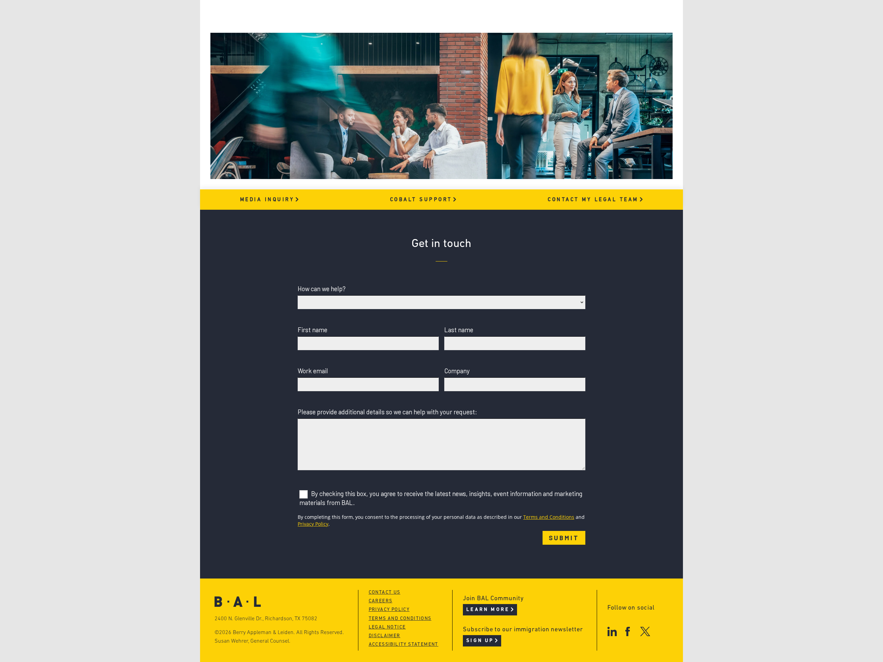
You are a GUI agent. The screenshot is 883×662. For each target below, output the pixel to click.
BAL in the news (301, 42)
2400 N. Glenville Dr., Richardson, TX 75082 (266, 619)
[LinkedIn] (612, 631)
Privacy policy (389, 609)
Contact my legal (593, 199)
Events (389, 42)
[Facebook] (627, 631)
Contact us (384, 592)
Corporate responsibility (314, 29)
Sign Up (480, 640)
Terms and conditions (400, 618)
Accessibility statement (403, 644)
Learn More (487, 609)
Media (267, 199)
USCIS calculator (406, 55)
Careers (287, 55)
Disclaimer (384, 636)
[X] (645, 631)
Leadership (292, 16)
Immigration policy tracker (423, 29)
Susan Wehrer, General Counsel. (252, 641)
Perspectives (400, 16)
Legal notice (387, 627)
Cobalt (421, 199)
